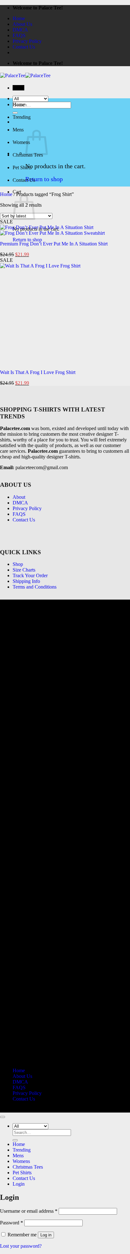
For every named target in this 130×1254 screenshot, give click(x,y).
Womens (21, 142)
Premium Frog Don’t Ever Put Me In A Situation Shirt (54, 243)
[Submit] (15, 1140)
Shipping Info (26, 581)
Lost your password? (21, 1246)
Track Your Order (30, 575)
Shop (18, 564)
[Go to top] (2, 1117)
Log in (45, 1235)
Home (19, 18)
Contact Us (24, 46)
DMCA (20, 29)
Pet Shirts (22, 167)
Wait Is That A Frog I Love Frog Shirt (37, 372)
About (19, 497)
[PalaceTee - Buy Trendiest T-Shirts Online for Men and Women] (25, 75)
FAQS (19, 35)
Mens (18, 129)
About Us (22, 24)
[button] (18, 87)
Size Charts (24, 569)
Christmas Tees (28, 1167)
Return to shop (44, 179)
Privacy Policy (27, 41)
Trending (22, 117)
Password (11, 1222)
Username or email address (28, 1211)
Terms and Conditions (34, 587)
